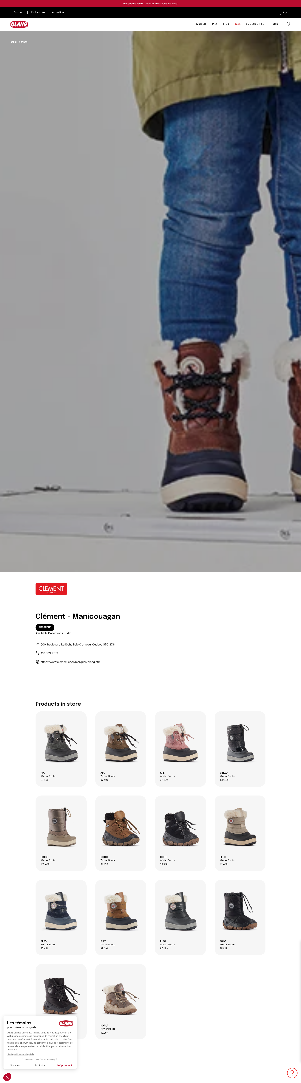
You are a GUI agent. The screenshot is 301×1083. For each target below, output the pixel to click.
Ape (48, 774)
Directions (44, 627)
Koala (108, 1027)
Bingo (227, 774)
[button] (285, 12)
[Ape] (61, 742)
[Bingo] (240, 742)
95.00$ (223, 949)
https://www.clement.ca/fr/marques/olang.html (71, 662)
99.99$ (104, 864)
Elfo (227, 859)
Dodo (108, 859)
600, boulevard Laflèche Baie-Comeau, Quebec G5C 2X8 (78, 644)
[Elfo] (240, 827)
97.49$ (44, 780)
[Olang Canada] (19, 24)
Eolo (227, 943)
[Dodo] (121, 827)
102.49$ (224, 780)
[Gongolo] (61, 995)
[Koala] (121, 995)
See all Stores (19, 43)
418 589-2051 (49, 653)
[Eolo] (240, 911)
